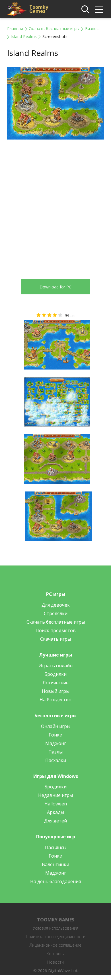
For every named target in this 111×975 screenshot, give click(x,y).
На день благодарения (55, 881)
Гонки (55, 735)
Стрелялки (55, 613)
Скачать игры (55, 639)
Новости (55, 962)
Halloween (55, 804)
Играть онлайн (55, 665)
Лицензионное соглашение (55, 945)
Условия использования (55, 928)
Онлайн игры (55, 726)
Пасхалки (55, 760)
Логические (55, 682)
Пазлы (55, 752)
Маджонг (55, 743)
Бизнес (91, 28)
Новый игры (55, 691)
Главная (15, 28)
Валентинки (55, 864)
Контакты (56, 953)
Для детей (55, 821)
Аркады (55, 812)
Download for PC (55, 287)
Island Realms (24, 36)
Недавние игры (55, 795)
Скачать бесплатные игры (54, 28)
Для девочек (56, 605)
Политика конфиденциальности (55, 936)
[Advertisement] (55, 205)
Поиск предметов (56, 630)
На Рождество (55, 700)
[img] (99, 9)
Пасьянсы (55, 847)
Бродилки (55, 674)
